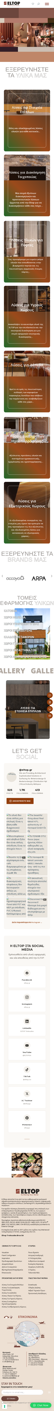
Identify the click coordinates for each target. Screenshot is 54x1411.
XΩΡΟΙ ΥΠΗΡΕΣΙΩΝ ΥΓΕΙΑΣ (21, 624)
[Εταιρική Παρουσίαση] (50, 709)
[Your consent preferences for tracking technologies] (4, 1406)
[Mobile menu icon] (47, 4)
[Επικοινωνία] (50, 695)
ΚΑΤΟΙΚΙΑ (10, 611)
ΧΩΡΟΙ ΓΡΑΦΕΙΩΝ (15, 643)
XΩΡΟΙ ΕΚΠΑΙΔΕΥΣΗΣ (18, 630)
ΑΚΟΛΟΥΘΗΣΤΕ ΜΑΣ (22, 801)
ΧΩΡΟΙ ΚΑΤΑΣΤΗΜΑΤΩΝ (20, 650)
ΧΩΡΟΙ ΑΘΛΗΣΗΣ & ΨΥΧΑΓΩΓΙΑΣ (25, 656)
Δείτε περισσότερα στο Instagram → (27, 922)
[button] (40, 1405)
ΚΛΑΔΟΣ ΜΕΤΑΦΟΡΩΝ (19, 637)
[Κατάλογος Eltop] (50, 702)
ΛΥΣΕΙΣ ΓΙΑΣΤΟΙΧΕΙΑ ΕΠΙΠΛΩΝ (28, 709)
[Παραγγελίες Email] (50, 716)
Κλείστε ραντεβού (9, 1378)
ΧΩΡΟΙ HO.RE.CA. (15, 617)
